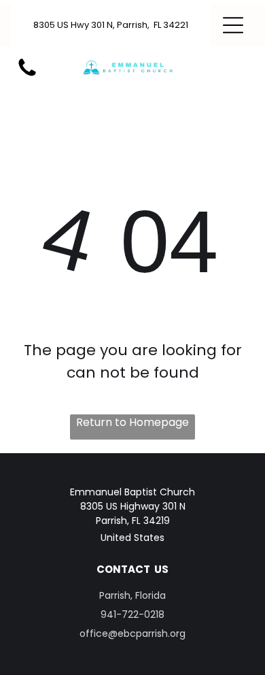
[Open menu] (233, 25)
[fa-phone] (27, 75)
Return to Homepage (132, 422)
